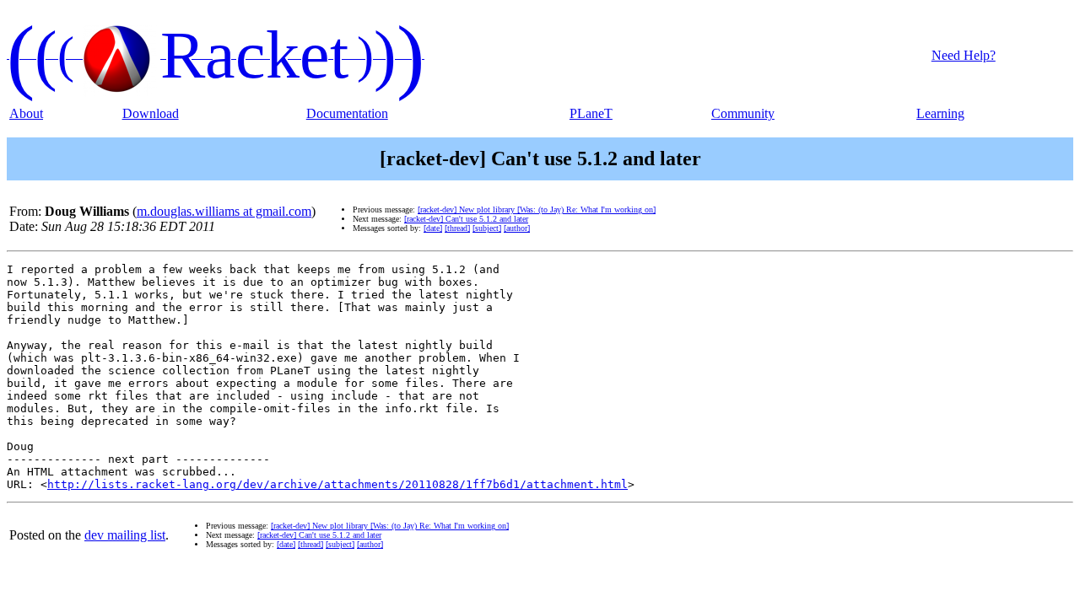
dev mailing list (124, 535)
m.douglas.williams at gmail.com (224, 211)
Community (743, 113)
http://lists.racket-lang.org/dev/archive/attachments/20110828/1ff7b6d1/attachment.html (337, 484)
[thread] (457, 228)
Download (150, 113)
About (26, 113)
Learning (940, 113)
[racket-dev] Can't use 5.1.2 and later (466, 218)
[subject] (486, 228)
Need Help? (964, 55)
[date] (433, 228)
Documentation (347, 113)
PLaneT (591, 113)
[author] (517, 228)
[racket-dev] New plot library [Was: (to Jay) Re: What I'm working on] (537, 209)
